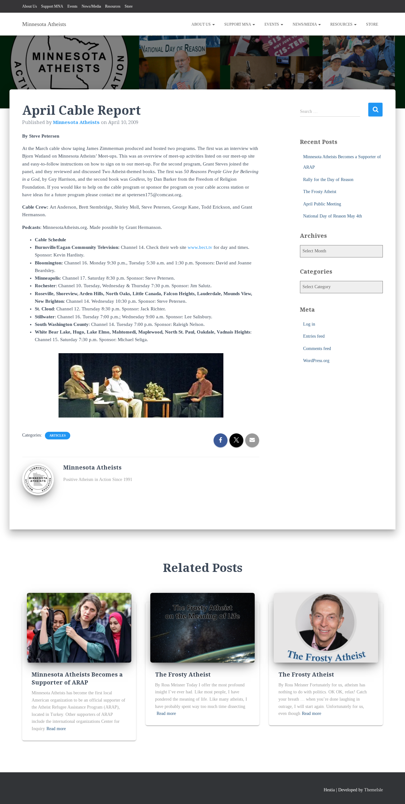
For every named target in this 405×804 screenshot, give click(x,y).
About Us (29, 6)
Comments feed (317, 348)
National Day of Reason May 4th (332, 216)
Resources (113, 6)
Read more (56, 728)
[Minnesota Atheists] (38, 479)
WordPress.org (316, 360)
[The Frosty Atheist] (202, 627)
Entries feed (314, 336)
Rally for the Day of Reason (328, 179)
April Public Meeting (322, 204)
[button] (213, 24)
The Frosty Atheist (319, 191)
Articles (57, 435)
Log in (309, 324)
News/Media (91, 6)
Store (129, 6)
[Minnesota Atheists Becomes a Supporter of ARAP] (79, 627)
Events (72, 6)
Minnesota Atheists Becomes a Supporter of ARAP (77, 678)
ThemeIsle (373, 790)
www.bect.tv (200, 247)
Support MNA (52, 6)
